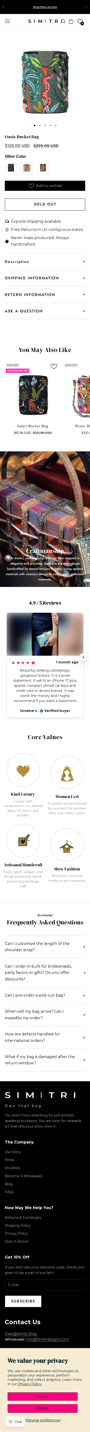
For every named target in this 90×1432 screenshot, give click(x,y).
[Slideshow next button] (83, 657)
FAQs (9, 1192)
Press (9, 1160)
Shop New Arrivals (45, 7)
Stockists (12, 1168)
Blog (9, 1184)
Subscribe (23, 1301)
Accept (43, 1396)
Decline (42, 1408)
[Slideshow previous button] (7, 657)
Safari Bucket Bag (32, 426)
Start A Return (17, 1241)
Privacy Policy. (30, 1384)
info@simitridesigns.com (47, 1339)
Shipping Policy (17, 1225)
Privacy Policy (16, 1233)
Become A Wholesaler (23, 1176)
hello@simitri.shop (21, 1334)
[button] (80, 21)
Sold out (45, 204)
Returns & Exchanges (23, 1217)
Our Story (13, 1152)
